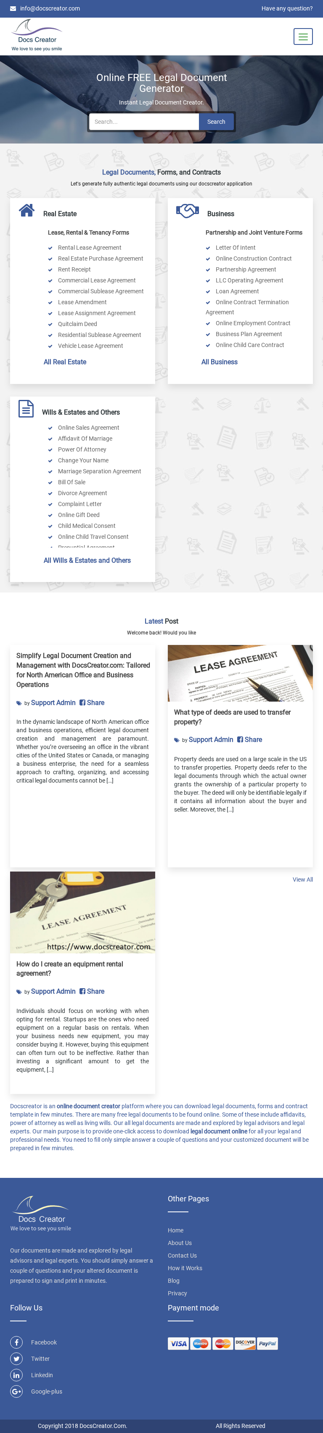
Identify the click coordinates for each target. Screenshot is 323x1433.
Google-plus (46, 1391)
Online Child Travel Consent (93, 536)
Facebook (44, 1342)
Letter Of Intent (235, 247)
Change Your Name (83, 460)
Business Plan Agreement (248, 334)
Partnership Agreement (245, 269)
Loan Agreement (236, 291)
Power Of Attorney (81, 449)
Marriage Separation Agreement (99, 471)
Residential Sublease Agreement (99, 334)
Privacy (177, 1293)
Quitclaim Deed (77, 324)
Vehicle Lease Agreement (90, 345)
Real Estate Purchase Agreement (100, 258)
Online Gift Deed (78, 515)
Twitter (40, 1358)
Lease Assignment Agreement (96, 313)
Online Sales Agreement (88, 427)
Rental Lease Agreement (89, 247)
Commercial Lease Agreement (96, 280)
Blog (174, 1280)
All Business (219, 362)
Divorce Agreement (82, 493)
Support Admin (53, 703)
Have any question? (287, 8)
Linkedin (42, 1375)
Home (175, 1230)
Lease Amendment (82, 302)
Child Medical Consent (86, 525)
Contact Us (182, 1255)
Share (94, 703)
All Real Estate (65, 362)
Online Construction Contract (253, 258)
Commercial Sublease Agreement (100, 291)
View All (303, 879)
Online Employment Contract (252, 323)
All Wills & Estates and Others (87, 560)
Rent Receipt (74, 269)
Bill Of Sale (71, 482)
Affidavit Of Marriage (84, 438)
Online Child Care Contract (249, 345)
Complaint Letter (79, 504)
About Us (180, 1243)
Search (216, 121)
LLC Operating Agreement (248, 280)
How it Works (185, 1268)
